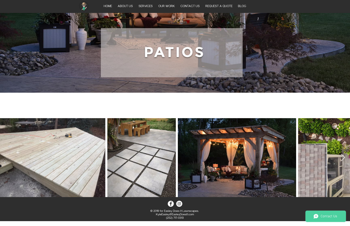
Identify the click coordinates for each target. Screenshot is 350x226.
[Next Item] (343, 158)
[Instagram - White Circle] (179, 204)
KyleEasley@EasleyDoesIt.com (175, 214)
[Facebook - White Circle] (171, 204)
